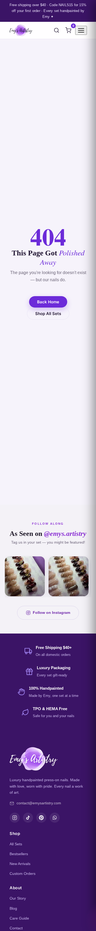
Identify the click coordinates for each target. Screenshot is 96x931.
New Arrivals (20, 864)
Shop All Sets (48, 313)
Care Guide (19, 918)
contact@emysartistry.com (39, 803)
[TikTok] (28, 818)
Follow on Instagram (51, 612)
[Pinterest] (41, 818)
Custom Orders (22, 873)
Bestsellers (19, 854)
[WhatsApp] (55, 818)
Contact (16, 928)
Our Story (18, 898)
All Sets (16, 844)
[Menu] (81, 30)
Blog (13, 908)
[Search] (56, 30)
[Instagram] (15, 818)
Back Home (48, 301)
